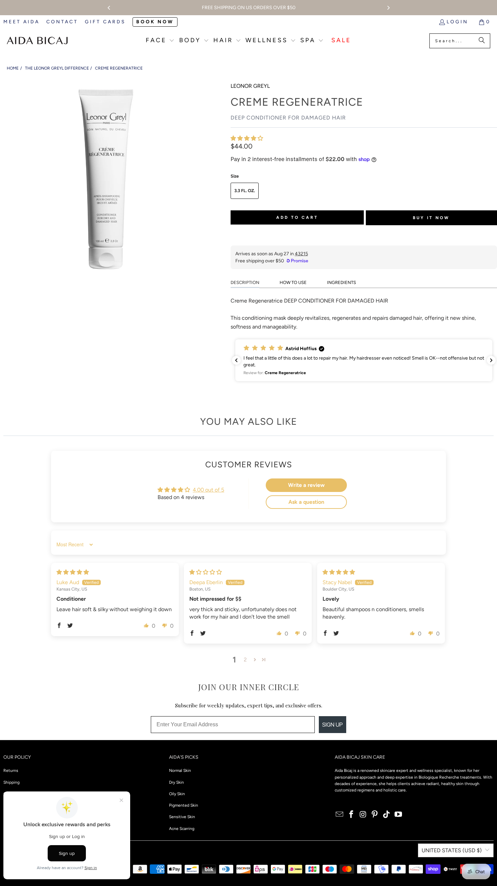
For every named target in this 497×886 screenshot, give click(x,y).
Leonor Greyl (250, 86)
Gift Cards (105, 22)
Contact (62, 22)
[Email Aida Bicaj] (340, 814)
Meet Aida (21, 22)
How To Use (293, 282)
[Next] (388, 7)
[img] (72, 572)
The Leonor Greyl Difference (57, 68)
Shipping (11, 782)
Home (13, 68)
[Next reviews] (491, 360)
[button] (160, 41)
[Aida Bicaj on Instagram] (363, 814)
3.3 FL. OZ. (244, 190)
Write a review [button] (306, 485)
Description (245, 282)
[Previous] (109, 7)
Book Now (155, 22)
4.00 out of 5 (208, 490)
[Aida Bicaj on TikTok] (387, 814)
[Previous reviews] (236, 360)
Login (457, 22)
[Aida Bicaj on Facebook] (352, 814)
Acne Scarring (181, 828)
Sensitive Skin (182, 816)
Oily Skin (177, 793)
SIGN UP (332, 724)
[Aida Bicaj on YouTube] (398, 814)
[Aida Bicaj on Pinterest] (375, 814)
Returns (10, 770)
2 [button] (245, 659)
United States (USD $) (452, 850)
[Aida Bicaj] (37, 41)
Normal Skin (180, 770)
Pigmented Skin (183, 805)
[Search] (481, 40)
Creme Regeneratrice (119, 68)
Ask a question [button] (306, 502)
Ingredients (341, 282)
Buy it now (431, 217)
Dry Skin (176, 782)
